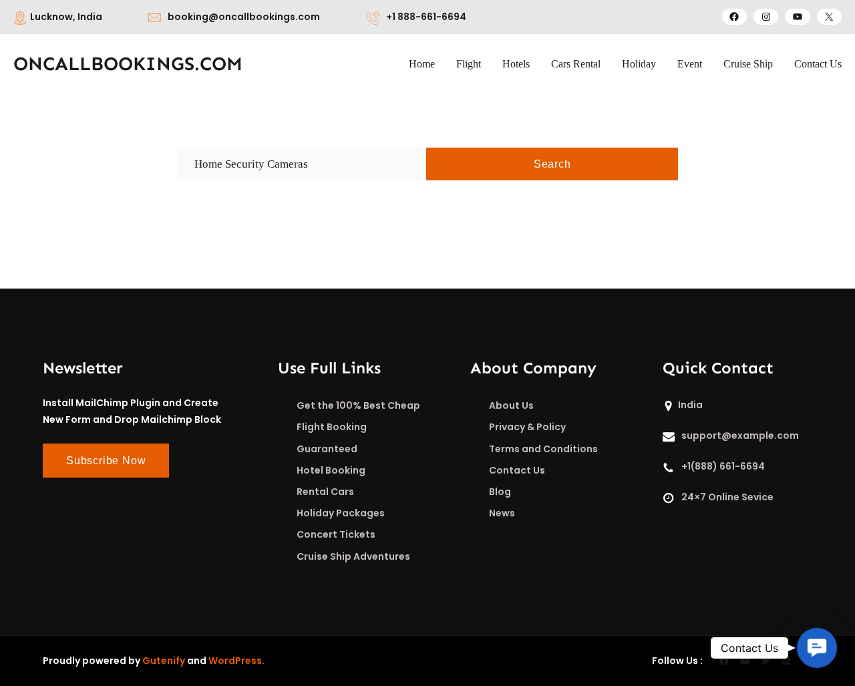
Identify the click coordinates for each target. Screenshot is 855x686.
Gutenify (163, 660)
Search (552, 164)
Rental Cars (325, 491)
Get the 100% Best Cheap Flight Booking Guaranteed (358, 427)
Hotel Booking (331, 470)
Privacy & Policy (527, 427)
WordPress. (236, 660)
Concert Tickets (336, 534)
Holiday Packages (341, 513)
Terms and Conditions (543, 449)
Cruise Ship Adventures (353, 556)
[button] (816, 647)
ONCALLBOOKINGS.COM (127, 63)
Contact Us (517, 470)
